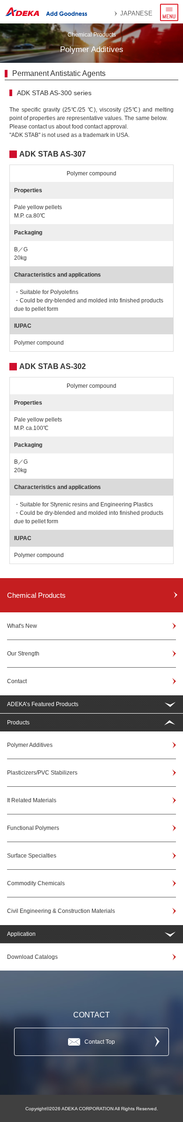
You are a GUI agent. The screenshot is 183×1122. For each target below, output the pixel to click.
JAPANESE (136, 13)
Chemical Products (36, 595)
